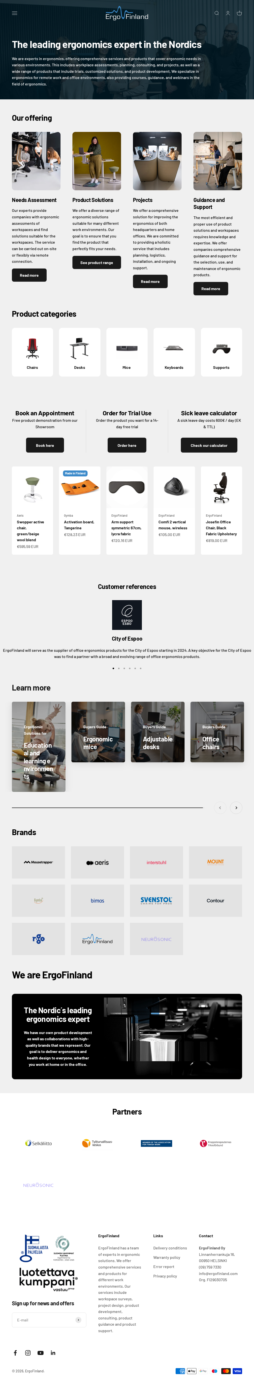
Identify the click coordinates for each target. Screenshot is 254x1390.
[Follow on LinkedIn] (53, 1353)
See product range (96, 262)
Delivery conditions (170, 1247)
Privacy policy (165, 1276)
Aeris (20, 515)
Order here (127, 445)
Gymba (68, 515)
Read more (29, 275)
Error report (163, 1266)
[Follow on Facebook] (15, 1353)
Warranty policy (166, 1257)
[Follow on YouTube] (40, 1353)
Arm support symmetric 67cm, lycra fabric (126, 527)
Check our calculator (209, 445)
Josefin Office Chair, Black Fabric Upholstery (221, 527)
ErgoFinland (119, 515)
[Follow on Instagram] (28, 1353)
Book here (45, 445)
